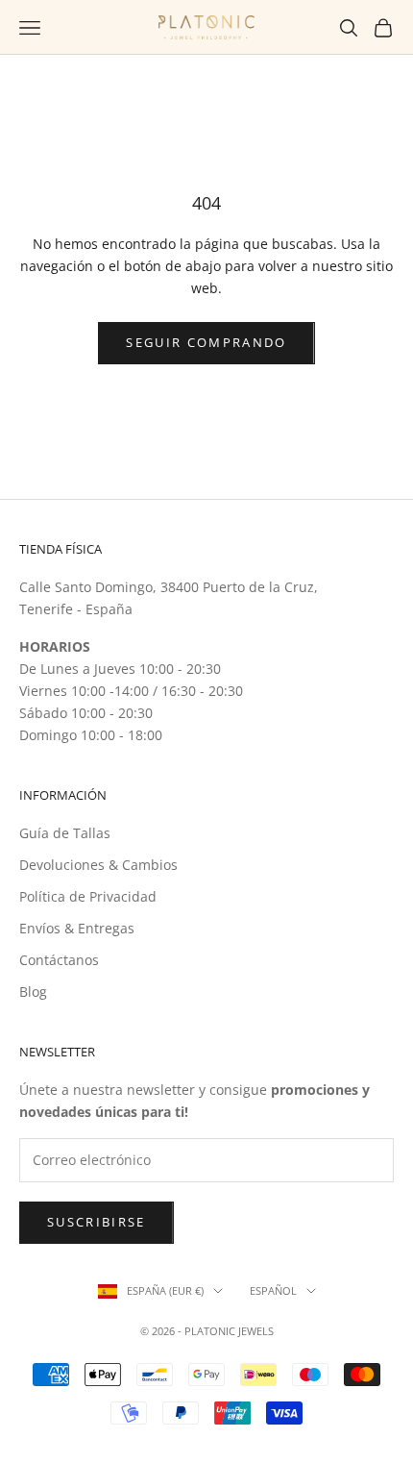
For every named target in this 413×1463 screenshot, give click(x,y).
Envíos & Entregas (76, 928)
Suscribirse (96, 1221)
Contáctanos (59, 960)
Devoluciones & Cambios (98, 864)
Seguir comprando (206, 342)
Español (273, 1290)
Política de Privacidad (88, 896)
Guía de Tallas (64, 833)
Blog (33, 991)
